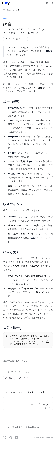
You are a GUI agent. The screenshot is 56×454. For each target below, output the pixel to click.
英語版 (49, 51)
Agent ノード (33, 161)
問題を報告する (32, 427)
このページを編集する (12, 427)
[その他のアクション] (52, 3)
